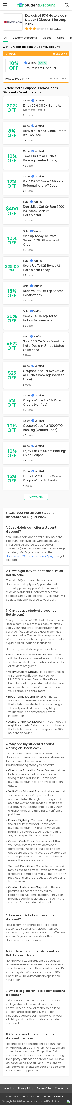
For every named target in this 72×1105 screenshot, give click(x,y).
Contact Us (61, 1088)
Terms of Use (44, 1088)
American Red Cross (30, 1096)
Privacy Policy (25, 1088)
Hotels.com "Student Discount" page (30, 556)
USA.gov (46, 1096)
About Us (9, 1088)
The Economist (59, 1096)
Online (42, 63)
